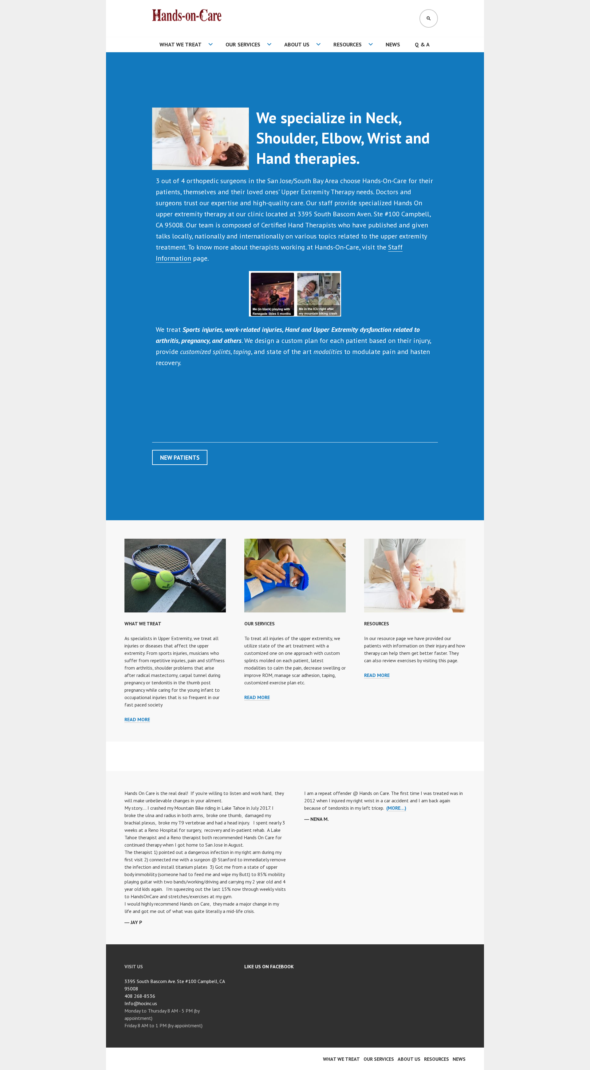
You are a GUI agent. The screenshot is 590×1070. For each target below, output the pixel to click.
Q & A (422, 44)
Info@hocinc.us (140, 1003)
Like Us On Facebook (269, 966)
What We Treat (180, 44)
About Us (296, 44)
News (393, 44)
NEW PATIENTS (179, 457)
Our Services (243, 44)
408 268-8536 (139, 996)
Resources (347, 44)
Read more (137, 719)
